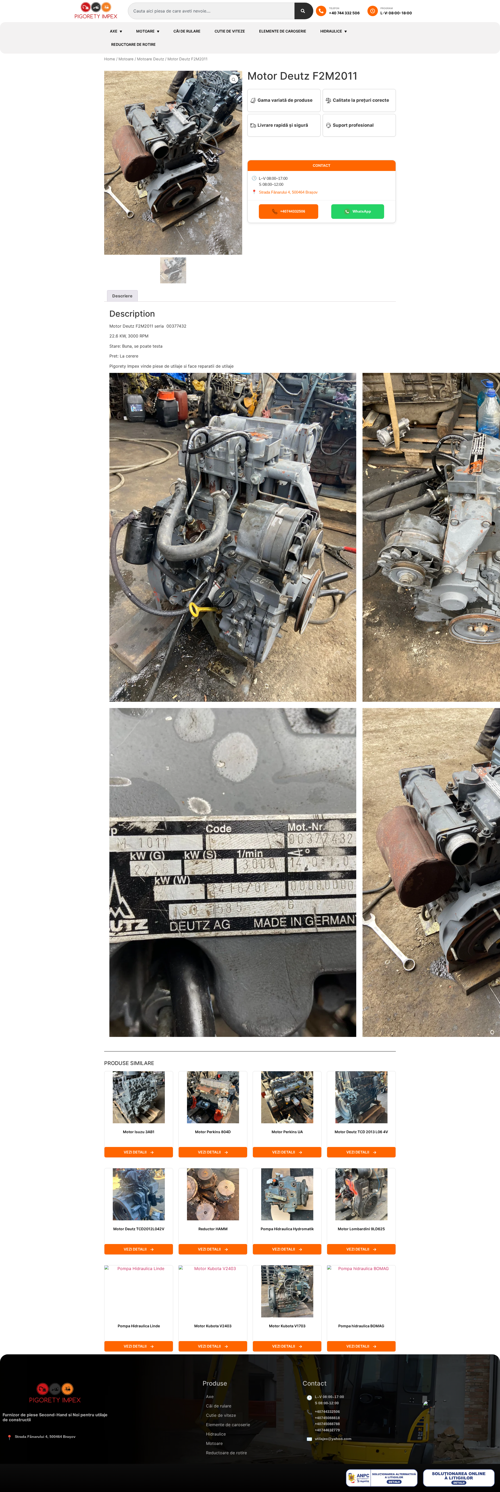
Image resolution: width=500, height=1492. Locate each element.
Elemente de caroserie (282, 31)
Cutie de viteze (230, 31)
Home (109, 59)
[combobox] (211, 11)
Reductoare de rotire (133, 44)
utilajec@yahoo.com (333, 1439)
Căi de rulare (187, 31)
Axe (113, 31)
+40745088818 (327, 1418)
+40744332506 (327, 1412)
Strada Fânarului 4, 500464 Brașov (288, 192)
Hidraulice (331, 31)
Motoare (145, 31)
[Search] (304, 11)
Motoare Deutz (150, 59)
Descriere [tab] (122, 295)
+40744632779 (327, 1430)
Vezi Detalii (135, 1152)
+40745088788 (327, 1424)
